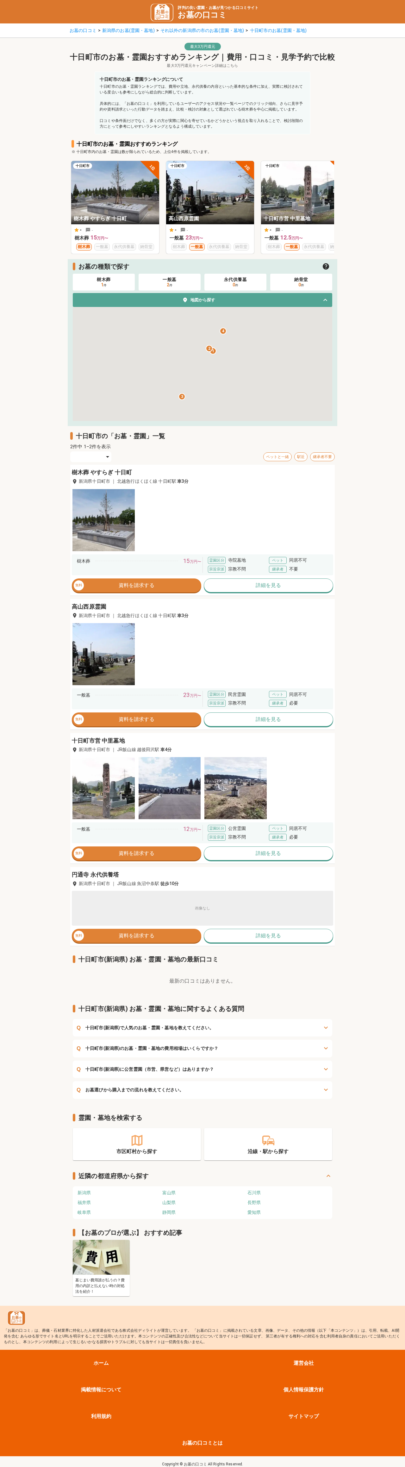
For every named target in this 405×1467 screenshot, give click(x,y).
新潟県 (84, 1192)
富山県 (169, 1192)
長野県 (254, 1202)
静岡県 (169, 1212)
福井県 (84, 1202)
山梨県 (169, 1202)
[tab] (104, 282)
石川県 (254, 1192)
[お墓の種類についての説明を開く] (326, 266)
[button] (202, 300)
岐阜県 (84, 1212)
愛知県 (254, 1212)
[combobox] (91, 457)
